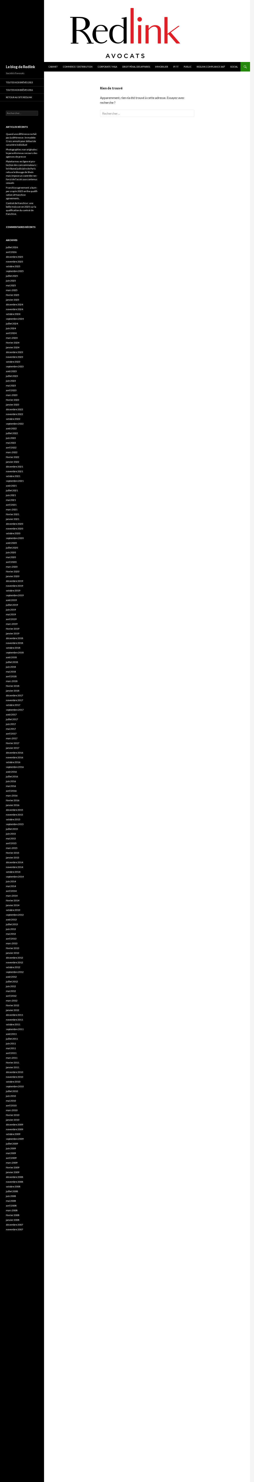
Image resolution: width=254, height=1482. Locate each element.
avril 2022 (11, 447)
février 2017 (12, 743)
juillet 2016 (12, 776)
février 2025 (12, 294)
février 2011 (12, 1062)
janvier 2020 (12, 576)
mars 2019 (11, 623)
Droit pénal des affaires (136, 66)
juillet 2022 (12, 433)
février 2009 (12, 1167)
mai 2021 (11, 499)
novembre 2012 (14, 962)
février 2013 (12, 948)
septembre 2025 (15, 271)
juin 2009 (11, 1148)
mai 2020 (11, 557)
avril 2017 (11, 733)
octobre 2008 (13, 1186)
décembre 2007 (14, 1224)
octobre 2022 (13, 418)
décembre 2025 (14, 256)
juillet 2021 (12, 490)
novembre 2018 (14, 642)
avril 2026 (11, 252)
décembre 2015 (14, 809)
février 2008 (12, 1215)
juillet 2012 (12, 981)
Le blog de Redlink (20, 67)
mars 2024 (11, 337)
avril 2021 (11, 504)
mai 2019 (11, 614)
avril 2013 (11, 938)
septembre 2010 (15, 1086)
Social (234, 66)
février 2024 (12, 342)
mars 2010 (11, 1110)
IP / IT (176, 66)
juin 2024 (11, 328)
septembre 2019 (15, 595)
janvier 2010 (12, 1119)
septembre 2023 (15, 366)
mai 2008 (11, 1200)
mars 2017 (11, 738)
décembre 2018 (14, 638)
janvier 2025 (12, 299)
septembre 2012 (15, 971)
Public (187, 66)
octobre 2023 (13, 361)
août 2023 (11, 371)
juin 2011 (11, 1043)
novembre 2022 (14, 414)
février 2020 (12, 571)
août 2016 (11, 771)
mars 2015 (11, 847)
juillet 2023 (12, 375)
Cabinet (53, 66)
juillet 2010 (12, 1091)
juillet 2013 (12, 924)
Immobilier (161, 66)
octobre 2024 (13, 313)
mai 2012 (11, 991)
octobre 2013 (13, 909)
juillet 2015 (12, 828)
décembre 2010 (14, 1072)
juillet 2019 (12, 604)
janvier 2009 (12, 1172)
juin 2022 (11, 437)
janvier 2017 (12, 747)
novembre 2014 (14, 867)
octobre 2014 (13, 871)
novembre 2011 (14, 1019)
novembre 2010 (14, 1076)
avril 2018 (11, 676)
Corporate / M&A (107, 66)
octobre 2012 (13, 967)
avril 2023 (11, 390)
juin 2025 (11, 280)
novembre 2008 (14, 1181)
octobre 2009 (13, 1134)
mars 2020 (11, 566)
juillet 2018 (12, 662)
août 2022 (11, 428)
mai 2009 (11, 1153)
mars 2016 (11, 795)
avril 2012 (11, 995)
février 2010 (12, 1114)
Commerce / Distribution (77, 66)
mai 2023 (11, 385)
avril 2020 (11, 561)
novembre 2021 (14, 471)
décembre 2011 (14, 1014)
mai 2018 (11, 671)
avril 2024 (11, 333)
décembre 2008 (14, 1176)
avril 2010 (11, 1105)
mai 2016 (11, 786)
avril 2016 (11, 790)
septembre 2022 (15, 423)
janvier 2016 (12, 805)
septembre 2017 (15, 709)
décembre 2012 (14, 957)
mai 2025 (11, 285)
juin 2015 (11, 833)
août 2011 (11, 1033)
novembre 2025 (14, 261)
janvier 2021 (12, 519)
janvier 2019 (12, 633)
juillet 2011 (12, 1038)
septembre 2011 (15, 1029)
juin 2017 (11, 724)
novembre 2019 (14, 585)
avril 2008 (11, 1205)
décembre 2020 (14, 523)
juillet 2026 (12, 247)
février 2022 (12, 457)
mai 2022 (11, 442)
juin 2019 (11, 609)
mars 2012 (11, 1000)
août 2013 (11, 919)
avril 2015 (11, 843)
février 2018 (12, 685)
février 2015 (12, 852)
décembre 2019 (14, 580)
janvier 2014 (12, 905)
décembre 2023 (14, 352)
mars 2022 (11, 452)
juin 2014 (11, 881)
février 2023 (12, 399)
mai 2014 (11, 886)
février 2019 (12, 628)
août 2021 (11, 485)
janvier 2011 (12, 1067)
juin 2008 (11, 1196)
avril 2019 (11, 619)
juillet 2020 (12, 547)
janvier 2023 (12, 404)
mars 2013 (11, 943)
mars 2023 (11, 395)
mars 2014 (11, 895)
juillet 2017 (12, 719)
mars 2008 (11, 1210)
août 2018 (11, 657)
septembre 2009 (15, 1138)
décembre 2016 (14, 752)
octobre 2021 (13, 476)
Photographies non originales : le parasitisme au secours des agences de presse (22, 153)
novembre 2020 (14, 528)
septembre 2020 (15, 538)
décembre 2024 (14, 304)
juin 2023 (11, 380)
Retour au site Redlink (19, 97)
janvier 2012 (12, 1010)
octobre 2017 (13, 704)
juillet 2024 (12, 323)
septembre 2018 (15, 652)
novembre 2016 (14, 757)
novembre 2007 (14, 1229)
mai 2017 (11, 728)
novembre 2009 (14, 1129)
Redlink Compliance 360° (211, 66)
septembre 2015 (15, 824)
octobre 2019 (13, 590)
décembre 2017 (14, 695)
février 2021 (12, 514)
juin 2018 (11, 666)
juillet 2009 (12, 1143)
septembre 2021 (15, 480)
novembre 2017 (14, 700)
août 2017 (11, 714)
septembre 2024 (15, 318)
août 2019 (11, 600)
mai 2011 (11, 1048)
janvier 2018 (12, 690)
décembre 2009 (14, 1124)
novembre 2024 (14, 309)
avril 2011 (11, 1053)
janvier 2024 (12, 347)
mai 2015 (11, 838)
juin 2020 (11, 552)
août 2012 (11, 976)
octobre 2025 (13, 266)
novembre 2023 (14, 356)
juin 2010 (11, 1095)
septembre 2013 (15, 914)
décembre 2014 (14, 862)
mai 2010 (11, 1100)
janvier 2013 (12, 952)
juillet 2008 (12, 1191)
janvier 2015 (12, 857)
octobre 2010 (13, 1081)
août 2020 (11, 542)
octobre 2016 (13, 762)
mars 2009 (11, 1162)
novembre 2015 (14, 814)
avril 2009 (11, 1157)
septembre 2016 (15, 766)
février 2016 (12, 800)
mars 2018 (11, 681)
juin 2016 (11, 781)
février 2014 (12, 900)
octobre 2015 (13, 819)
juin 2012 (11, 986)
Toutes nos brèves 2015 (19, 82)
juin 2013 (11, 929)
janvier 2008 (12, 1219)
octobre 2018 (13, 647)
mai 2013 (11, 933)
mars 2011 (11, 1057)
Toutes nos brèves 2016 (19, 90)
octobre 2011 (13, 1024)
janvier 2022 (12, 461)
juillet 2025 (12, 275)
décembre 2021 (14, 466)
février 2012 (12, 1005)
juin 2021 (11, 495)
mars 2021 (11, 509)
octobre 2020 (13, 533)
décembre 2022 (14, 409)
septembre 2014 (15, 876)
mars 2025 (11, 290)
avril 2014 (11, 890)
